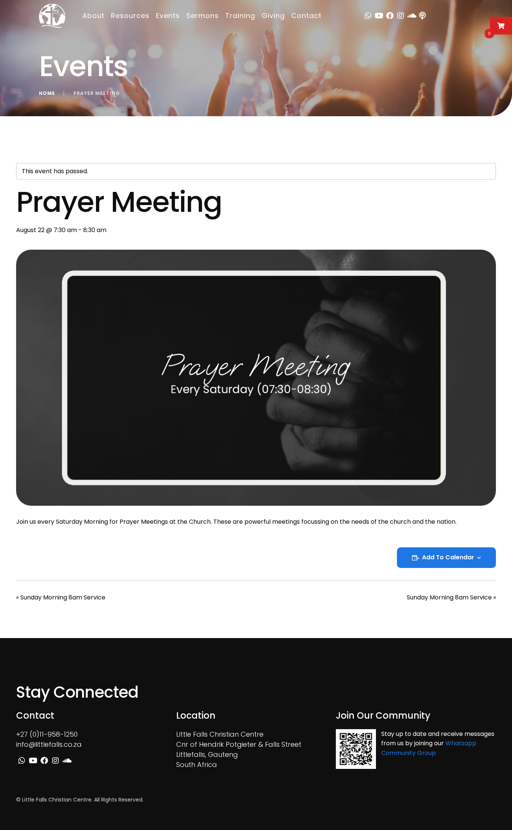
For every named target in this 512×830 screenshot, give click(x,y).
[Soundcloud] (411, 15)
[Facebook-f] (390, 15)
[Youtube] (379, 15)
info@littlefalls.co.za (49, 744)
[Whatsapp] (368, 15)
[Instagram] (400, 15)
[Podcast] (422, 15)
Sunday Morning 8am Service (60, 597)
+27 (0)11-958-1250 (47, 734)
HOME (47, 93)
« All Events (32, 151)
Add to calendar (448, 557)
